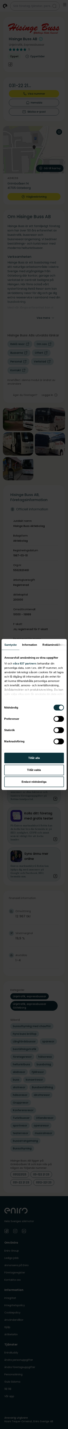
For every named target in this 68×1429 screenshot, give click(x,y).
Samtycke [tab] (10, 644)
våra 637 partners (25, 663)
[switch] (58, 719)
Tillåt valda (34, 769)
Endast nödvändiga (34, 781)
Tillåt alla (34, 757)
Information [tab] (29, 644)
